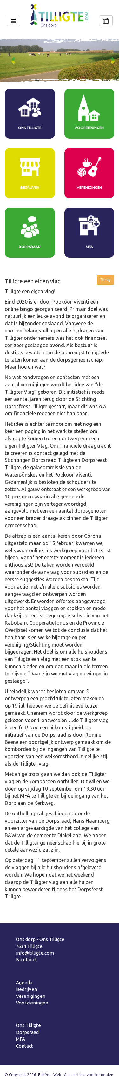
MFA (20, 1039)
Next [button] (113, 60)
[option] (59, 60)
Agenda (24, 982)
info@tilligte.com (35, 953)
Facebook (26, 959)
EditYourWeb (49, 1074)
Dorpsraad (27, 1032)
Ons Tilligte (28, 1025)
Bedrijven (26, 989)
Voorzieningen (32, 1002)
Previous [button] (14, 60)
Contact (24, 1046)
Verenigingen (30, 996)
